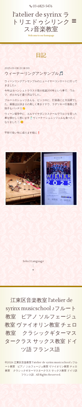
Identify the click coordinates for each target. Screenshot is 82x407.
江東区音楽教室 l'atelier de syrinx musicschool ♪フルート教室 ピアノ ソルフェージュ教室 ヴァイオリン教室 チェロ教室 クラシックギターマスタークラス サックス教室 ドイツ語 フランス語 (41, 325)
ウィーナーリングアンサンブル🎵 (34, 73)
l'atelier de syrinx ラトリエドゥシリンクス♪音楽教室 (41, 22)
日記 (41, 55)
